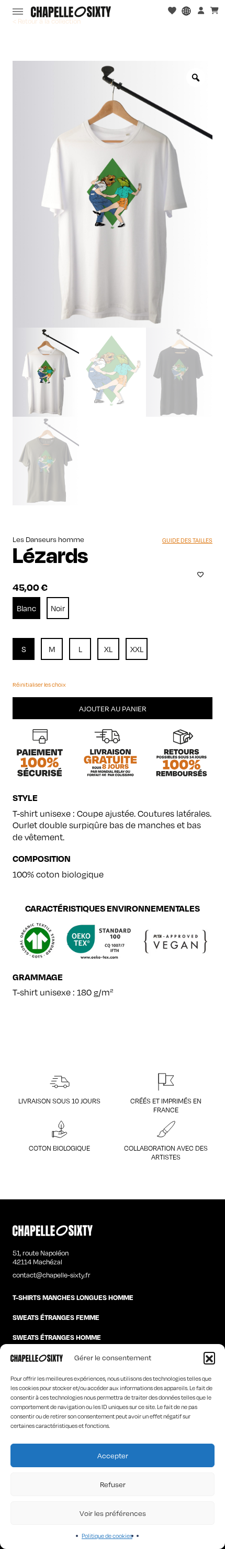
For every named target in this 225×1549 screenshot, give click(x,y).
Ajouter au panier (113, 708)
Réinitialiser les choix (39, 684)
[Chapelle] (71, 11)
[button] (209, 1357)
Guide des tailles (187, 540)
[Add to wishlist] (200, 574)
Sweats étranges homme (57, 1337)
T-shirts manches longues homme (73, 1297)
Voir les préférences (113, 1513)
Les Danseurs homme (48, 539)
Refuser (113, 1484)
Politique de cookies (107, 1536)
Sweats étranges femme (56, 1317)
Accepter (112, 1455)
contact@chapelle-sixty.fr (52, 1275)
